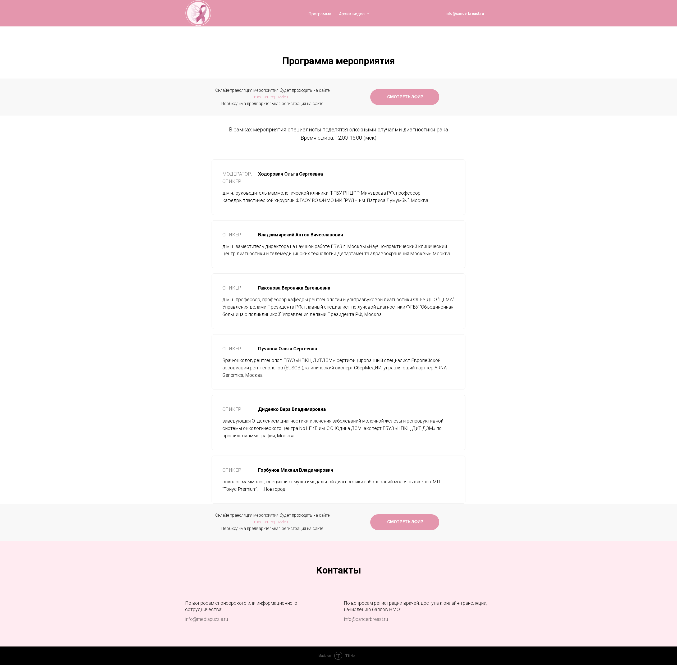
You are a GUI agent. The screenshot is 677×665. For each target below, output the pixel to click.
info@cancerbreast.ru (366, 619)
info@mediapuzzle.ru (206, 619)
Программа (319, 13)
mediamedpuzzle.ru (272, 96)
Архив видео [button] (352, 13)
